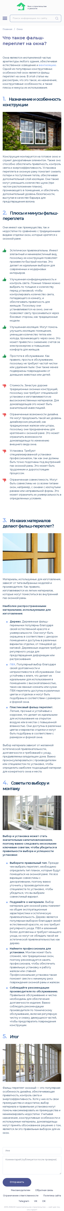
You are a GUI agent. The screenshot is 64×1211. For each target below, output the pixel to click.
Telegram (23, 1201)
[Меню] (5, 18)
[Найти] (57, 18)
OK (44, 1201)
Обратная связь (44, 1190)
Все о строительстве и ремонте (37, 7)
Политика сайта (52, 1195)
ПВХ (12, 664)
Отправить (17, 1182)
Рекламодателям (20, 1190)
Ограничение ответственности (20, 1195)
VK (35, 1201)
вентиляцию (47, 65)
